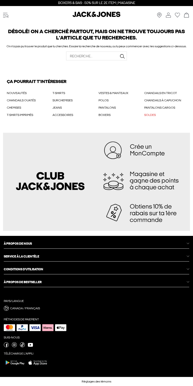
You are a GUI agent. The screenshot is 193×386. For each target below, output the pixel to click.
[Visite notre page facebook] (6, 346)
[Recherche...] (122, 56)
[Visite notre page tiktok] (22, 346)
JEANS (57, 107)
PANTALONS (107, 107)
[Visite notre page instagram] (14, 346)
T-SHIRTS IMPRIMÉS (20, 115)
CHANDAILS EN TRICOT (160, 93)
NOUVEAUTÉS (17, 93)
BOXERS (105, 115)
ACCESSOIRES (63, 115)
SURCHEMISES (63, 100)
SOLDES (150, 115)
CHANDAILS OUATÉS (21, 100)
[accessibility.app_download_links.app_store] (37, 366)
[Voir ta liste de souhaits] (177, 16)
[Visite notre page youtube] (30, 346)
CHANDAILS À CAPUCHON (162, 100)
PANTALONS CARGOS (159, 107)
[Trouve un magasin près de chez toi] (159, 16)
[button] (96, 308)
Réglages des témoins (96, 381)
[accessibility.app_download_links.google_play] (15, 366)
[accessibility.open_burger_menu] (6, 15)
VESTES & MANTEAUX (113, 93)
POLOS (104, 100)
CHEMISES (14, 107)
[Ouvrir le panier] (186, 15)
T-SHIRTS (59, 93)
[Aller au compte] (168, 15)
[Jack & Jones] (96, 16)
